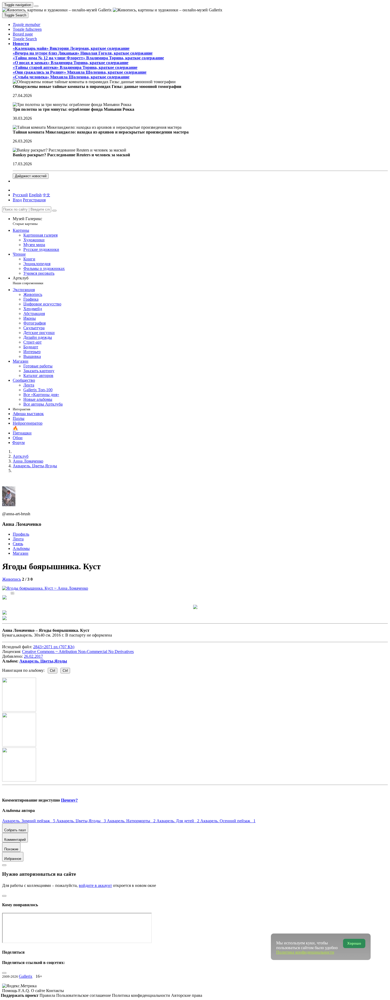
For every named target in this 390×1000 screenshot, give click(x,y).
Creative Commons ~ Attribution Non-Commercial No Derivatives (78, 651)
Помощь (10, 990)
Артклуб (28, 280)
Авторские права (186, 995)
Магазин (20, 553)
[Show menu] (36, 6)
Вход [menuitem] (17, 200)
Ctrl (52, 671)
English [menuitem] (35, 195)
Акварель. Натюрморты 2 (132, 821)
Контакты (55, 990)
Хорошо (354, 943)
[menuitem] (46, 195)
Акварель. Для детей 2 (178, 821)
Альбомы (21, 548)
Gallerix (25, 976)
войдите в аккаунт (95, 885)
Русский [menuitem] (20, 195)
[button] (26, 24)
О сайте (38, 990)
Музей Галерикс (27, 221)
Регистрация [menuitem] (34, 200)
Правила (48, 995)
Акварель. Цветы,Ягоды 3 (81, 821)
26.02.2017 (33, 656)
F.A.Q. (24, 990)
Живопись (11, 579)
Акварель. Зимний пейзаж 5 (29, 821)
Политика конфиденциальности (141, 995)
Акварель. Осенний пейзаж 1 (227, 821)
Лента (18, 539)
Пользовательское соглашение (84, 995)
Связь (18, 543)
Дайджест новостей (30, 176)
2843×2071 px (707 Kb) (53, 647)
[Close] (54, 210)
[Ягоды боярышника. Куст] (45, 588)
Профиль (21, 534)
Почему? (69, 800)
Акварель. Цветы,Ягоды (43, 661)
